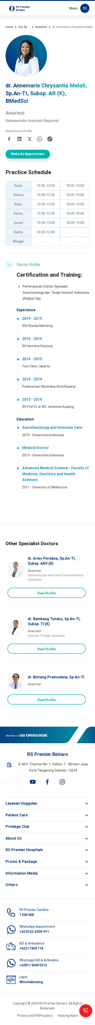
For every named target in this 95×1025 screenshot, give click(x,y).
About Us (14, 838)
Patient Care (17, 815)
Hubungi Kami (68, 1015)
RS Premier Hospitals (24, 850)
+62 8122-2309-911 (34, 931)
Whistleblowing (31, 982)
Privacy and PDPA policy (34, 1015)
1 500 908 (26, 915)
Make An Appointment (28, 154)
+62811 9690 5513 (33, 965)
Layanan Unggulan (21, 803)
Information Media (22, 873)
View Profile (46, 593)
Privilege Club (17, 826)
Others (12, 885)
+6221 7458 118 (31, 948)
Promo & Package (21, 861)
